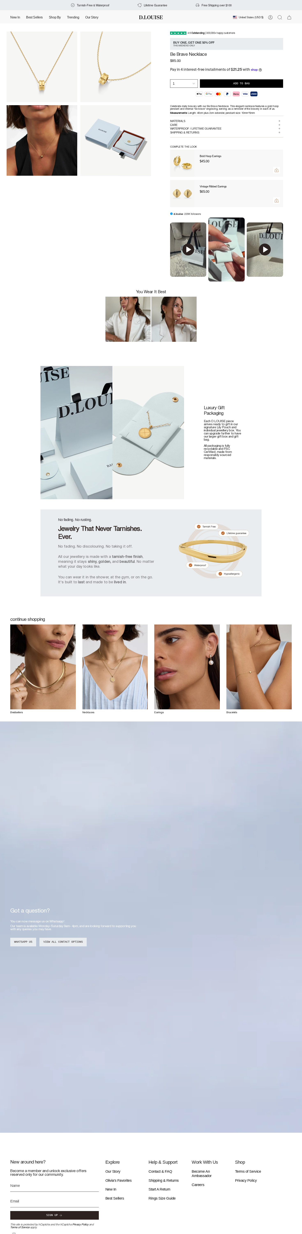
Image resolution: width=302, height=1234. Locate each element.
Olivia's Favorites (118, 1180)
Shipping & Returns (164, 1180)
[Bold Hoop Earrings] (182, 163)
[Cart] (289, 17)
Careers (198, 1185)
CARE (174, 124)
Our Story (112, 1171)
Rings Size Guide (162, 1198)
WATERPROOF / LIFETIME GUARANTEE (195, 128)
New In (110, 1189)
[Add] (276, 170)
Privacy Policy (80, 1224)
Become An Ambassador (202, 1173)
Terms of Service (20, 1227)
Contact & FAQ (160, 1171)
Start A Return (159, 1189)
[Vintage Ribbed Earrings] (182, 193)
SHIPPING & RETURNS (184, 132)
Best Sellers (114, 1198)
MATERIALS (177, 121)
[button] (55, 17)
